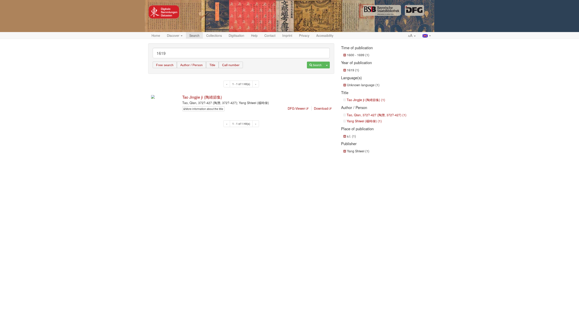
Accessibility (324, 35)
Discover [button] (173, 35)
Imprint (287, 35)
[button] (412, 35)
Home (156, 35)
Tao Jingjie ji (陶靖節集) (202, 97)
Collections (214, 35)
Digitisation (236, 35)
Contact (269, 35)
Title (212, 65)
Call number (231, 65)
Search (194, 35)
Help (254, 35)
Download (321, 108)
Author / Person (191, 65)
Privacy (304, 35)
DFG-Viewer (296, 108)
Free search (164, 65)
